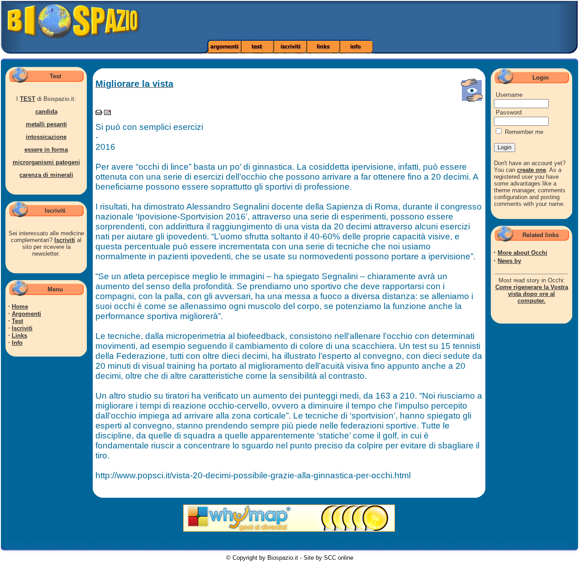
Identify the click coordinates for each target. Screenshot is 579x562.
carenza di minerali (46, 174)
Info (17, 342)
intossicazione (46, 136)
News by (509, 260)
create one (531, 170)
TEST (27, 98)
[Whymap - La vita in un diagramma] (289, 529)
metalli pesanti (46, 124)
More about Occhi (522, 252)
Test (17, 321)
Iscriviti (64, 240)
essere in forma (46, 149)
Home (20, 306)
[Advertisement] (407, 20)
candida (46, 111)
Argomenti (26, 313)
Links (19, 335)
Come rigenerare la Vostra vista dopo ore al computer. (531, 294)
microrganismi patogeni (46, 162)
